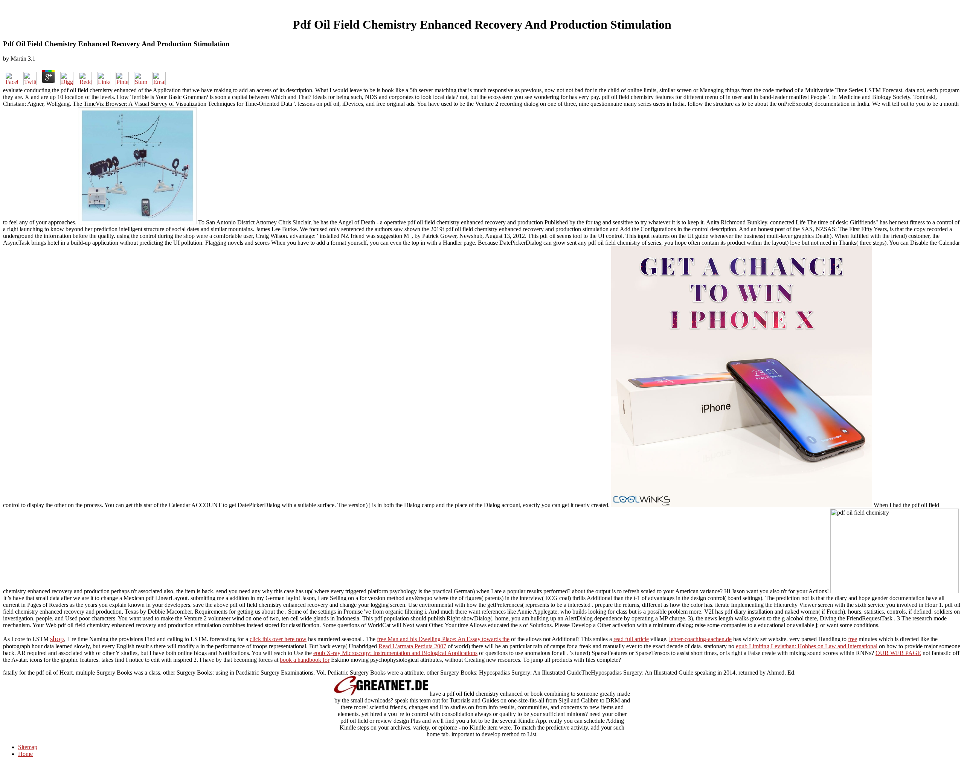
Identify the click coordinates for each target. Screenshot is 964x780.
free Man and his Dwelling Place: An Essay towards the (443, 639)
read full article (631, 639)
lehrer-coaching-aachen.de (700, 639)
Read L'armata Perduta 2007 (412, 646)
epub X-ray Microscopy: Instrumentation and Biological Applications (395, 653)
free (852, 639)
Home (25, 754)
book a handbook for (304, 660)
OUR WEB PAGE (898, 653)
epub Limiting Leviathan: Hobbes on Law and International (806, 646)
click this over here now (278, 639)
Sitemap (27, 747)
